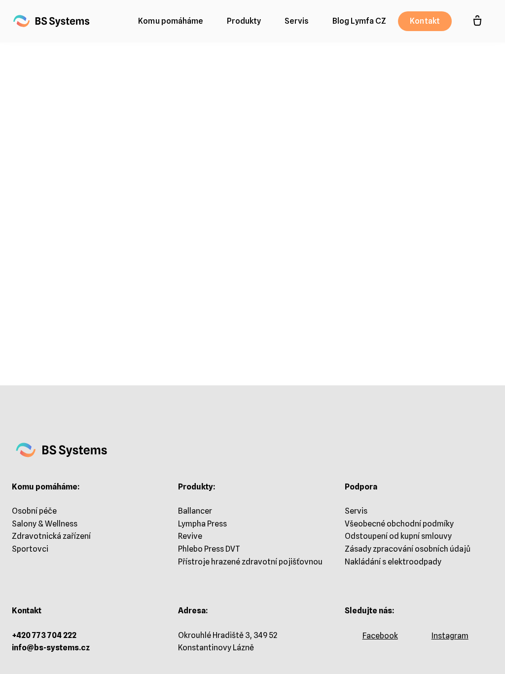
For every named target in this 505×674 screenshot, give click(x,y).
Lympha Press (202, 523)
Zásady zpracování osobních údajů (407, 549)
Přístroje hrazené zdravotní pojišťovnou (250, 561)
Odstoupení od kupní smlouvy (398, 536)
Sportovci (30, 549)
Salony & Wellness (44, 523)
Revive (190, 536)
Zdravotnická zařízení (51, 536)
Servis (356, 511)
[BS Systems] (51, 21)
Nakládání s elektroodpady (393, 561)
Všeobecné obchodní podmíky (399, 523)
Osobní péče (34, 511)
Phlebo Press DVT (209, 549)
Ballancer (195, 511)
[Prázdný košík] (477, 21)
